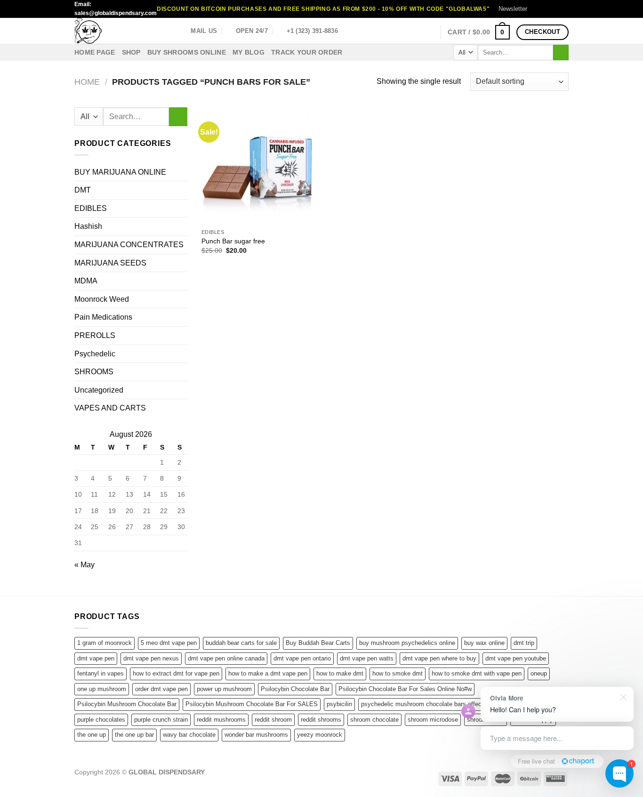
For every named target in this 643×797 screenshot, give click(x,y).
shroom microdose (433, 719)
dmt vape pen (95, 658)
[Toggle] (183, 372)
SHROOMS (93, 372)
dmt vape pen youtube (515, 658)
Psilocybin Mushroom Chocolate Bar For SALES (251, 704)
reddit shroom (273, 719)
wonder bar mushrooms (256, 734)
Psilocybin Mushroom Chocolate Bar (127, 704)
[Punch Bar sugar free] (259, 165)
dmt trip (524, 642)
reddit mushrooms (221, 719)
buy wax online (484, 642)
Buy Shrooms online (186, 52)
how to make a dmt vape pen (267, 673)
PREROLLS (94, 335)
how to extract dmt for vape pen (176, 673)
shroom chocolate (374, 719)
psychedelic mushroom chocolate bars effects (424, 704)
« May (84, 565)
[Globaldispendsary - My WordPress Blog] (121, 31)
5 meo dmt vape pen (169, 642)
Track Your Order (307, 52)
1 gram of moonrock (104, 642)
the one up (91, 734)
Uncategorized (98, 390)
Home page (94, 52)
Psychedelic (94, 354)
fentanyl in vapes (100, 673)
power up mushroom (224, 688)
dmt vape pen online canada (226, 658)
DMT (82, 190)
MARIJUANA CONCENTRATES (129, 245)
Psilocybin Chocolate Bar (295, 688)
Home (87, 82)
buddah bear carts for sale (241, 642)
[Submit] (561, 53)
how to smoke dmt (397, 673)
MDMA (85, 281)
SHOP (131, 52)
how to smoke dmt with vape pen (477, 673)
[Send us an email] (564, 9)
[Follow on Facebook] (537, 9)
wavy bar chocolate (189, 734)
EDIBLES (90, 208)
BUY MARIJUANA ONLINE (120, 172)
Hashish (88, 226)
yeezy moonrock (319, 734)
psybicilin (339, 704)
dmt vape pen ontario (302, 658)
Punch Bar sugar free (233, 241)
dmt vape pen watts (367, 658)
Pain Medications (103, 317)
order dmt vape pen (161, 688)
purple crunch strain (161, 719)
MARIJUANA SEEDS (110, 263)
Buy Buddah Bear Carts (318, 642)
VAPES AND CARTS (110, 408)
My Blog (249, 52)
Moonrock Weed (101, 299)
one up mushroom (101, 688)
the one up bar (134, 734)
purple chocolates (101, 719)
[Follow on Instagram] (546, 9)
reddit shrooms (321, 719)
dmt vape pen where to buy (439, 658)
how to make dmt (339, 673)
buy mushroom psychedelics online (407, 642)
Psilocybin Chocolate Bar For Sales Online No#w (405, 688)
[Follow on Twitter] (555, 9)
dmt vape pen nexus (151, 658)
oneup (538, 673)
